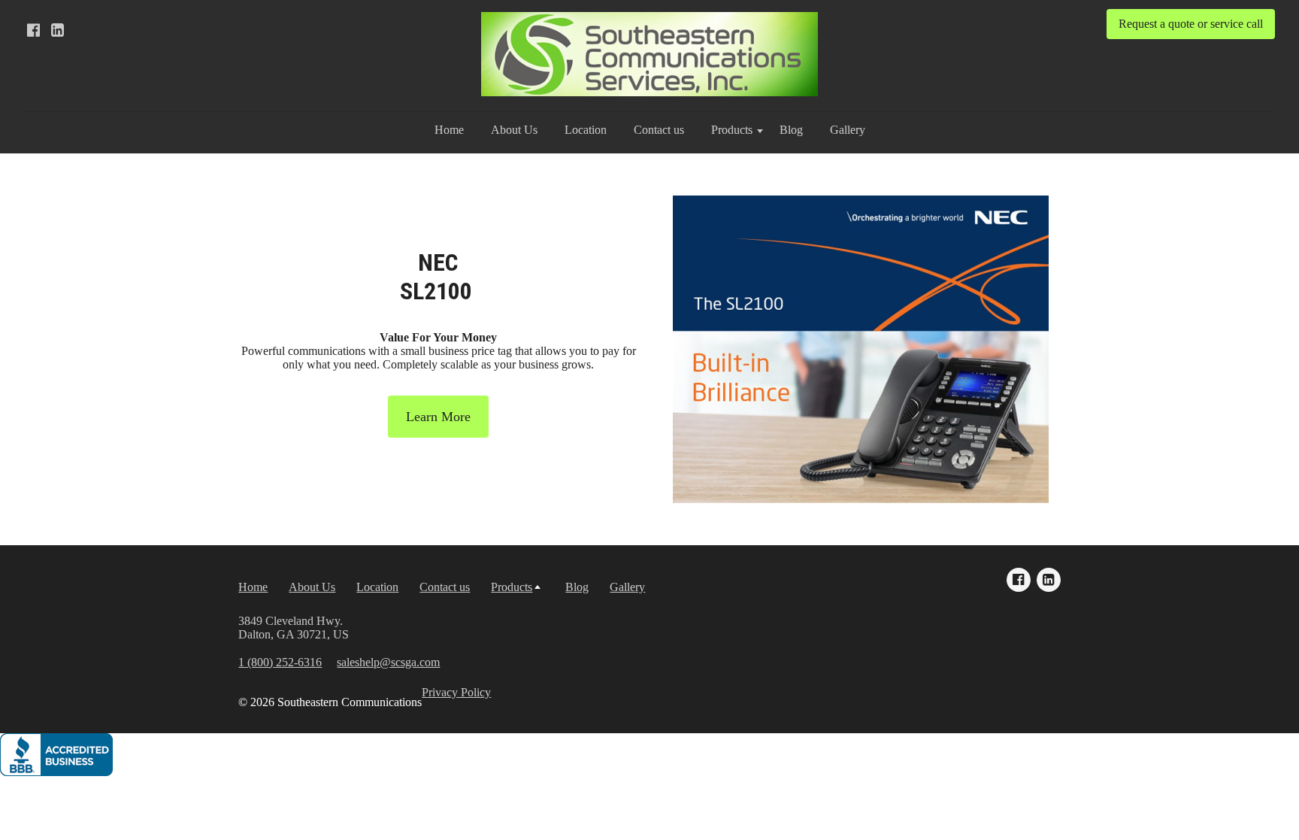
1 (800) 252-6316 (280, 662)
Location (586, 129)
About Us (514, 129)
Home (449, 129)
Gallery (847, 129)
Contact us (659, 129)
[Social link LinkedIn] (57, 30)
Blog (791, 129)
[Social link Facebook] (33, 30)
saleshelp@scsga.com (388, 662)
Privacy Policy (456, 692)
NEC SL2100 (438, 276)
